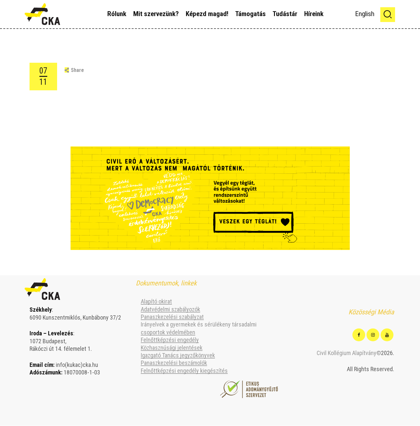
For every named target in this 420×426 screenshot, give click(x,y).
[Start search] (387, 14)
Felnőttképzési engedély (170, 339)
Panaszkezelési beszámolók (174, 362)
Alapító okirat (156, 301)
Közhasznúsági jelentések (171, 347)
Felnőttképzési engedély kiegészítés (184, 370)
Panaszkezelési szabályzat (172, 316)
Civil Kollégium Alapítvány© (349, 352)
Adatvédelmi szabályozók (170, 309)
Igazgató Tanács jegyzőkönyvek (178, 355)
